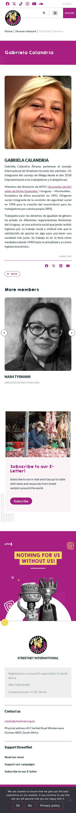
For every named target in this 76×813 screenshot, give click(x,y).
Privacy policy (50, 805)
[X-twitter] (14, 4)
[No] (70, 799)
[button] (44, 13)
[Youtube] (34, 4)
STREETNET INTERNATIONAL (38, 658)
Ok (18, 805)
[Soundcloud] (41, 4)
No (30, 805)
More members (22, 290)
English (69, 13)
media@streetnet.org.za (20, 721)
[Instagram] (27, 4)
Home (8, 31)
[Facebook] (8, 4)
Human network (25, 31)
